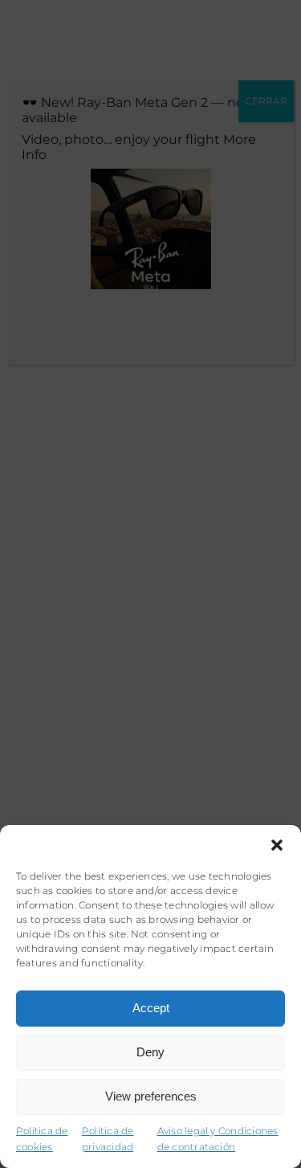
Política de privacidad (108, 1139)
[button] (277, 845)
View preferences (151, 1096)
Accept (150, 1008)
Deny (150, 1052)
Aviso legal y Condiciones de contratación (218, 1139)
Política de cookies (42, 1139)
